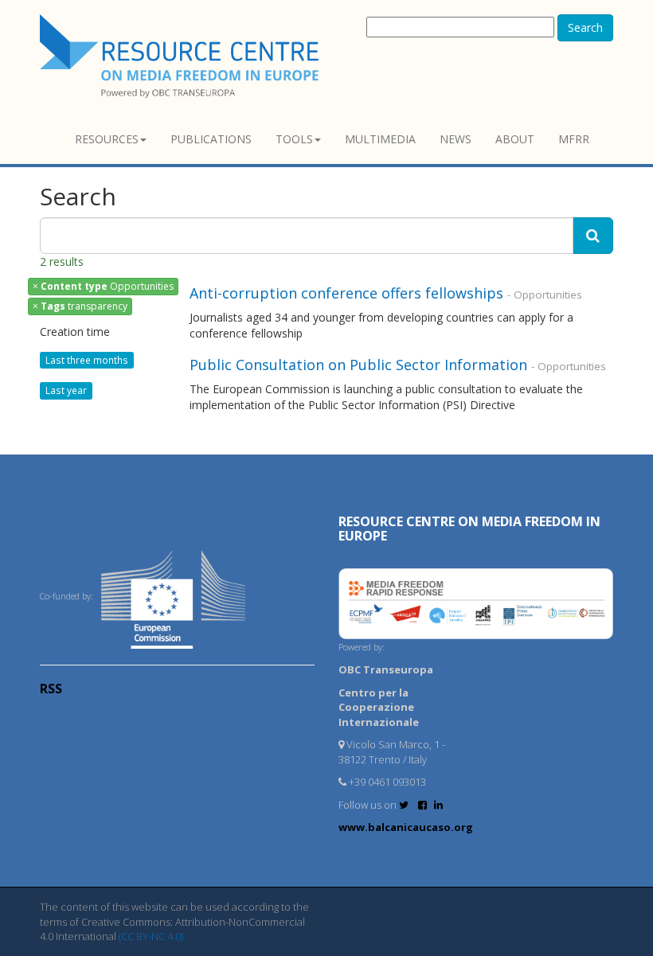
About (514, 138)
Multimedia (380, 138)
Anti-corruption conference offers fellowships (346, 292)
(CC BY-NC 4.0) (151, 936)
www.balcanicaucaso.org (405, 827)
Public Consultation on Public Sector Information (360, 364)
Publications (211, 138)
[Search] (593, 235)
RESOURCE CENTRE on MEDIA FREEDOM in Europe (469, 528)
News (455, 138)
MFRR (573, 138)
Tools (294, 138)
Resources (107, 138)
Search (585, 27)
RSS (51, 688)
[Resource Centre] (181, 56)
